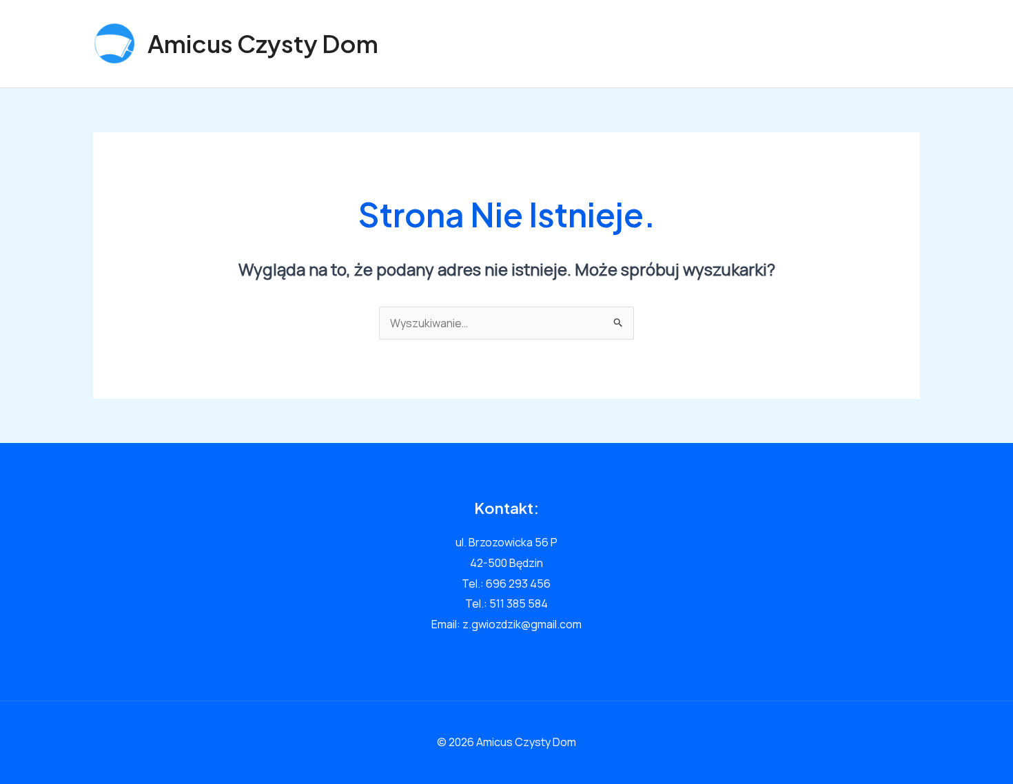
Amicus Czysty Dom (262, 43)
